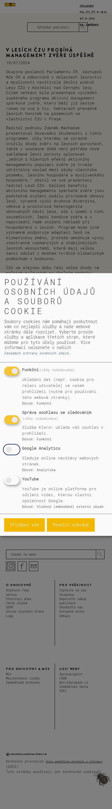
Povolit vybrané (71, 524)
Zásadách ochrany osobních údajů (36, 353)
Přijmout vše (24, 524)
